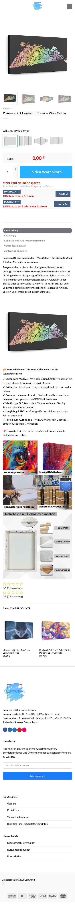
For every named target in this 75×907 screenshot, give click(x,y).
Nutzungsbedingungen (18, 849)
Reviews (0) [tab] (10, 235)
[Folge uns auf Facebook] (5, 730)
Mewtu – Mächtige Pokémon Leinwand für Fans (17, 651)
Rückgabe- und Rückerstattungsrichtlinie (27, 823)
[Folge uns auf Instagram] (10, 730)
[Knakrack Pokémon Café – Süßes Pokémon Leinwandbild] (55, 630)
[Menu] (5, 6)
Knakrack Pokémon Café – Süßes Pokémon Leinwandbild (55, 651)
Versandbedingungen (18, 817)
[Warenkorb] (69, 6)
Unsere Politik (14, 856)
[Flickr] (24, 730)
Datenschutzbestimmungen (21, 842)
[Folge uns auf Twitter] (14, 730)
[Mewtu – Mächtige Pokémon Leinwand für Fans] (19, 630)
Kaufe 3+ (62, 204)
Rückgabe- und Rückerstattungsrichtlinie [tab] (24, 240)
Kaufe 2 (63, 193)
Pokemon (7, 108)
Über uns (11, 803)
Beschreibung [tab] (11, 230)
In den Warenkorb (46, 172)
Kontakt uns (13, 810)
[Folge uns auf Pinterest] (19, 730)
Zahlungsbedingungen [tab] (15, 251)
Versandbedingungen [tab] (15, 246)
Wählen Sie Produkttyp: (16, 130)
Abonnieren (37, 776)
